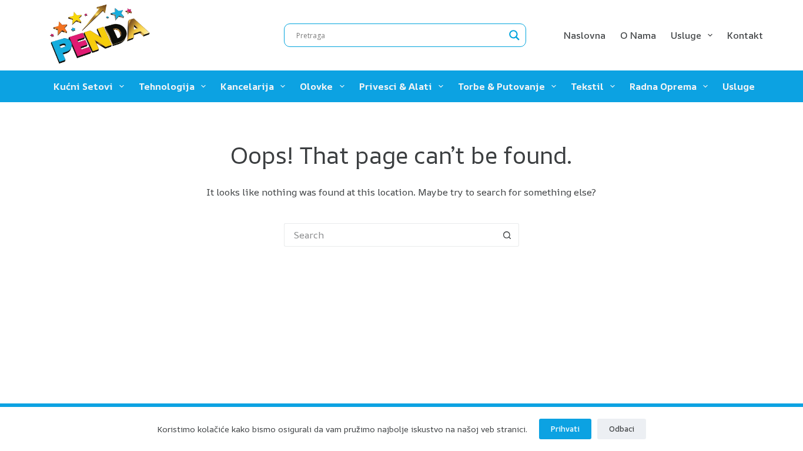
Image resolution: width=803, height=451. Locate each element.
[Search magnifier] (514, 35)
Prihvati (565, 428)
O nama (638, 35)
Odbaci (621, 428)
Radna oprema (663, 86)
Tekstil (587, 86)
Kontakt (745, 35)
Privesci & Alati (395, 86)
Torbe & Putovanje (501, 86)
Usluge (686, 35)
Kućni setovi (83, 86)
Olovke (316, 86)
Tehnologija (167, 86)
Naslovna (584, 35)
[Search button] (507, 235)
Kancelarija (247, 86)
